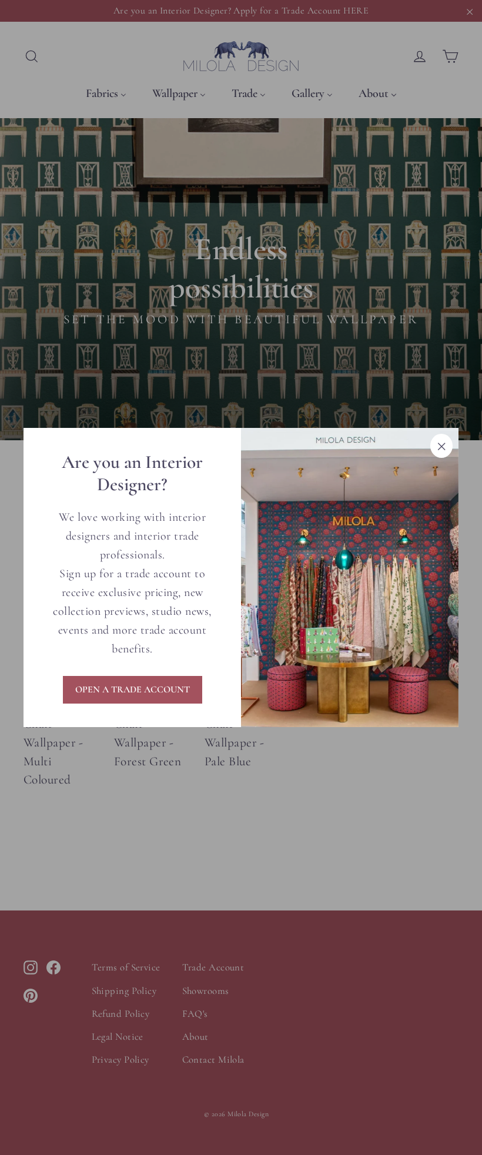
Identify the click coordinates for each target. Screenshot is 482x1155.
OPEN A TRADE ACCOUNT (132, 689)
